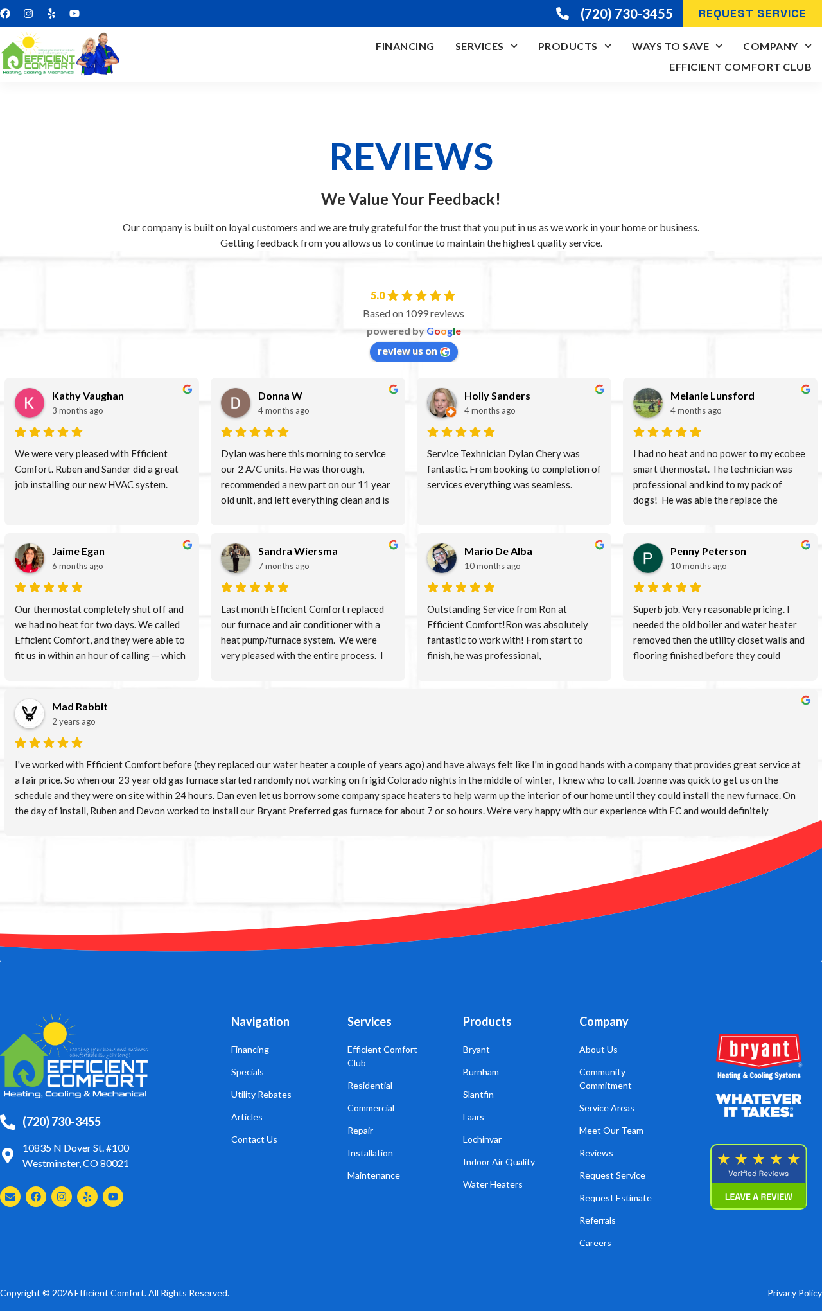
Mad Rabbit (80, 706)
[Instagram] (28, 13)
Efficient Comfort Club (740, 66)
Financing (405, 46)
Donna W (280, 395)
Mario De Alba (498, 551)
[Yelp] (51, 13)
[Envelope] (10, 1196)
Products (568, 46)
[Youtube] (74, 13)
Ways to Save (670, 46)
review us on (407, 350)
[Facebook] (5, 13)
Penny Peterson (708, 551)
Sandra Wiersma (298, 551)
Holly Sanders (497, 395)
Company (770, 46)
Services (479, 46)
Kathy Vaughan (88, 395)
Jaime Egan (78, 551)
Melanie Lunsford (712, 395)
